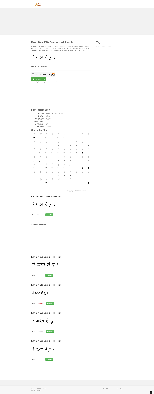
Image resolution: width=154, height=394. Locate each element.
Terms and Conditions (114, 389)
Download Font (39, 79)
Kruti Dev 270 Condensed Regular (46, 196)
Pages (121, 389)
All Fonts (91, 4)
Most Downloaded (102, 4)
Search (120, 4)
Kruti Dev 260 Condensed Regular (46, 341)
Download (50, 214)
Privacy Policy (106, 389)
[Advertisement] (77, 21)
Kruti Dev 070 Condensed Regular (46, 257)
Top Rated (112, 4)
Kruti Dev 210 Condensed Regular (46, 285)
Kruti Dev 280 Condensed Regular (46, 313)
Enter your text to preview (39, 66)
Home (84, 4)
